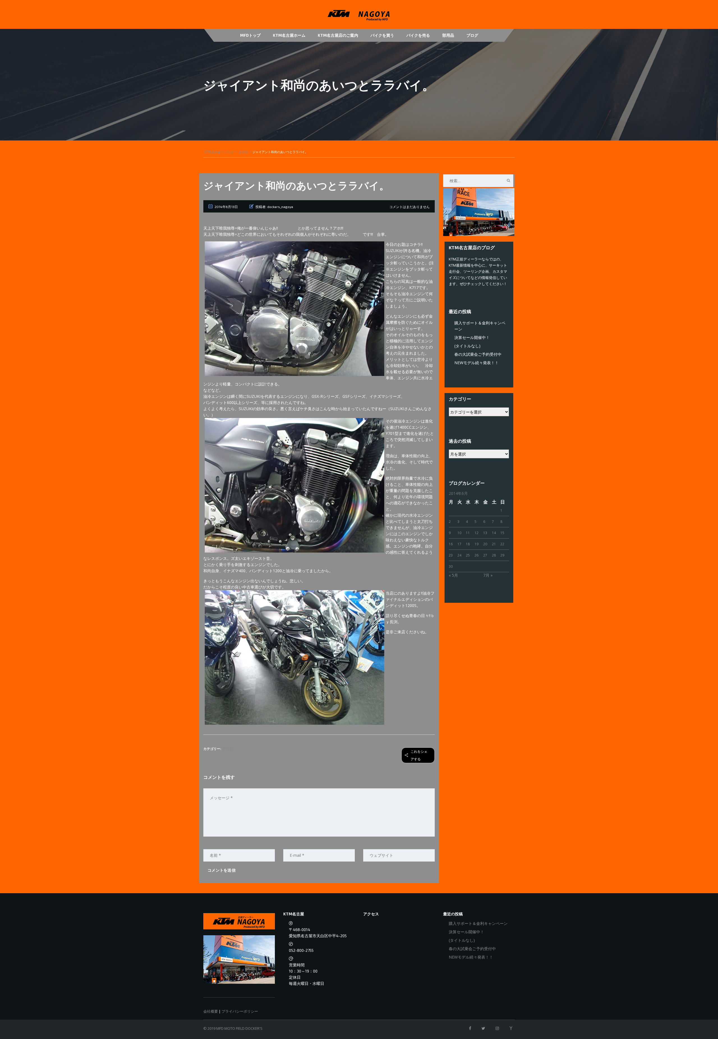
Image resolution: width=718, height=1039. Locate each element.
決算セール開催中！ (472, 337)
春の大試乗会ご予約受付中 (477, 354)
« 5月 (453, 575)
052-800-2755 (301, 950)
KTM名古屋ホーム (289, 35)
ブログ (472, 35)
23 (451, 555)
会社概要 (210, 1011)
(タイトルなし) (467, 345)
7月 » (488, 575)
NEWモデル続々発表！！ (476, 362)
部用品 (448, 35)
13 (485, 532)
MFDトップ (250, 35)
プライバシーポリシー (240, 1011)
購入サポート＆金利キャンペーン (478, 923)
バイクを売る (418, 35)
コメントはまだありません (409, 207)
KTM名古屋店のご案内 (338, 35)
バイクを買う (382, 35)
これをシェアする (419, 755)
